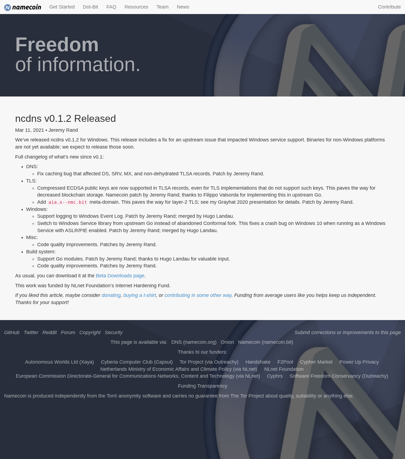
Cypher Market (316, 362)
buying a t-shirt (139, 295)
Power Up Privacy (359, 362)
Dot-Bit (90, 7)
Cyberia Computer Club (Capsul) (137, 362)
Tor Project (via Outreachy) (209, 362)
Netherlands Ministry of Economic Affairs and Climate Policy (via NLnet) (178, 369)
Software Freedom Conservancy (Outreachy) (339, 376)
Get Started (62, 7)
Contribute (389, 7)
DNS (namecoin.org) (194, 342)
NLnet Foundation (284, 369)
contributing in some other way (197, 295)
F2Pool (285, 362)
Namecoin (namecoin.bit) (265, 342)
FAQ (111, 7)
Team (162, 7)
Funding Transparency (202, 386)
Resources (136, 7)
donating (111, 295)
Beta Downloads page (120, 275)
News (183, 7)
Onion (227, 342)
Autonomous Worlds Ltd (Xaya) (59, 362)
